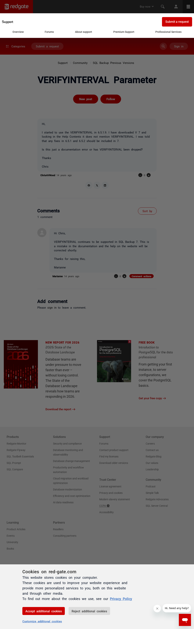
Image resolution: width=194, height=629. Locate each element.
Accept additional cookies (43, 611)
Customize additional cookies (42, 621)
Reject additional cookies (89, 611)
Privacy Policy (121, 598)
